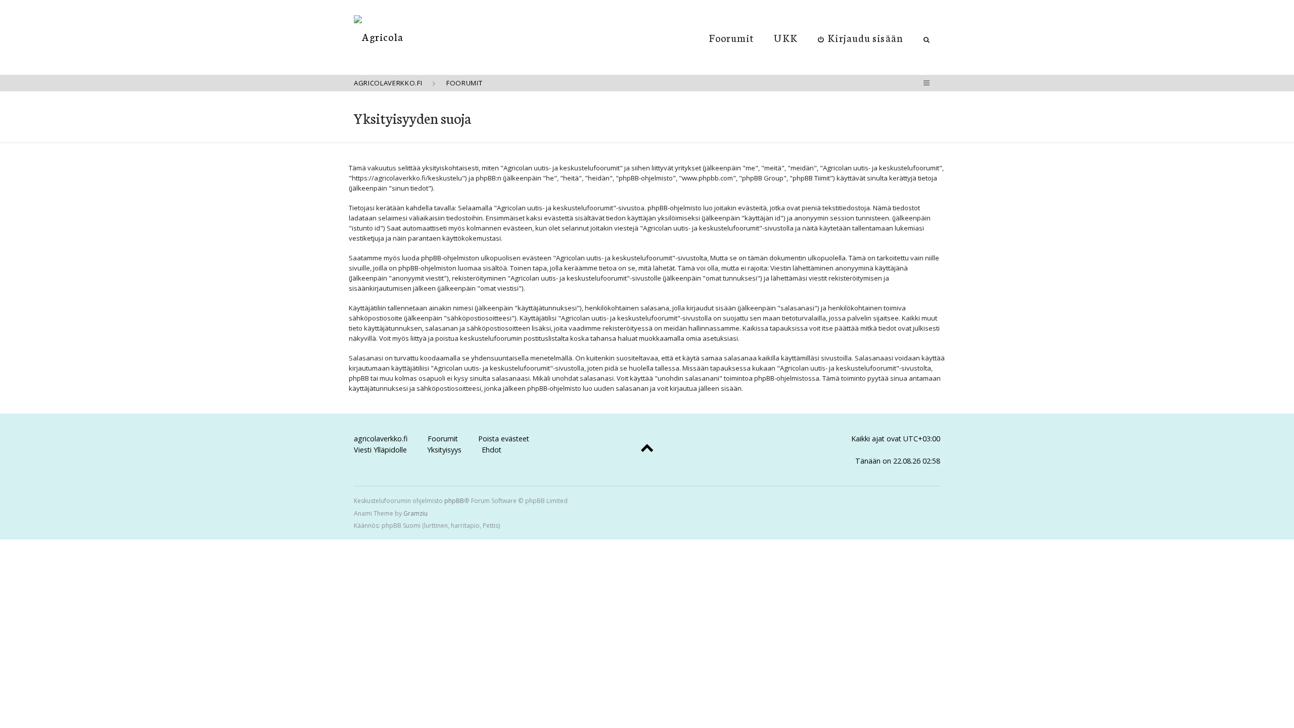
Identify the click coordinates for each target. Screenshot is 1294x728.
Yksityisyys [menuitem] (444, 449)
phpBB (454, 500)
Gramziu (415, 513)
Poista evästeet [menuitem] (503, 438)
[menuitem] (860, 37)
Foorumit (731, 37)
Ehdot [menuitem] (491, 449)
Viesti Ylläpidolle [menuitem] (380, 449)
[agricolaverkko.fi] (378, 36)
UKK (785, 37)
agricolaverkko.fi (380, 438)
